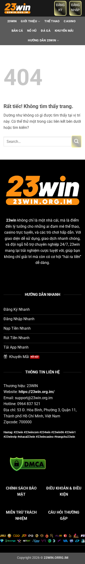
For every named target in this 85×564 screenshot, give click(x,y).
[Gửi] (76, 141)
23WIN (12, 21)
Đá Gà (45, 30)
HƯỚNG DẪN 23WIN (42, 40)
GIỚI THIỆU (29, 21)
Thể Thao (52, 21)
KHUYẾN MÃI (64, 30)
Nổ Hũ (32, 30)
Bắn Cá (17, 30)
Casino (70, 21)
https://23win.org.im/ (37, 391)
